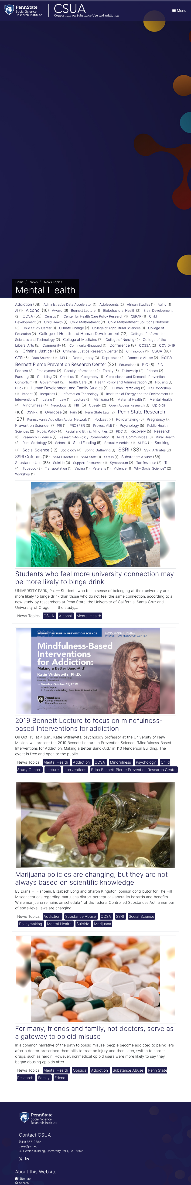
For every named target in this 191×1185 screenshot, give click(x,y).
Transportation (56, 468)
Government (49, 382)
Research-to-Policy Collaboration (84, 437)
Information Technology (81, 394)
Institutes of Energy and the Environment (137, 394)
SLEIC (142, 443)
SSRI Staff (88, 457)
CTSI (19, 358)
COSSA (145, 345)
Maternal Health (129, 399)
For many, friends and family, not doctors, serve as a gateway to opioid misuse (94, 1032)
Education (126, 365)
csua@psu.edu (29, 1146)
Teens (169, 462)
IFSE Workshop (159, 388)
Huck (19, 388)
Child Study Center (37, 328)
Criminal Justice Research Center (90, 351)
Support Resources (87, 463)
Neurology (59, 405)
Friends (152, 371)
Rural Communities (132, 437)
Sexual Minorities (117, 443)
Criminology (135, 351)
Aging (162, 304)
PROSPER (77, 425)
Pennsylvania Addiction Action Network (57, 419)
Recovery (138, 431)
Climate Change (71, 328)
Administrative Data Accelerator (68, 304)
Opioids (159, 405)
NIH (77, 405)
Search (24, 1183)
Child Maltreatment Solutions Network (138, 322)
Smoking (162, 442)
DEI (62, 358)
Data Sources (42, 358)
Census (50, 316)
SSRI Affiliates (155, 450)
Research (162, 431)
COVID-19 (167, 345)
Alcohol (33, 310)
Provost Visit (102, 425)
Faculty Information (79, 371)
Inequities (47, 394)
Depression (110, 358)
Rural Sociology (35, 443)
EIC (145, 364)
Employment (46, 371)
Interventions (25, 399)
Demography (83, 358)
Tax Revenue (146, 463)
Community (51, 345)
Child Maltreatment (85, 322)
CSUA (157, 351)
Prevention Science (31, 425)
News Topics (53, 282)
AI (16, 310)
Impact (27, 394)
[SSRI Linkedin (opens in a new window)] (28, 1160)
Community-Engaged (85, 345)
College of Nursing (120, 340)
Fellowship (130, 371)
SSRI (124, 449)
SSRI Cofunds (28, 456)
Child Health (53, 322)
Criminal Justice (37, 351)
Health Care (77, 382)
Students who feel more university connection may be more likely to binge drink (94, 578)
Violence (120, 468)
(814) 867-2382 (30, 1142)
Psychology (129, 425)
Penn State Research (141, 412)
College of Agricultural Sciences (116, 328)
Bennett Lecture (83, 310)
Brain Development (158, 310)
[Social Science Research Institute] (39, 1118)
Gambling (44, 377)
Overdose (53, 412)
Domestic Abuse (140, 358)
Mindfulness (32, 405)
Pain (73, 412)
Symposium (119, 463)
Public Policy (47, 431)
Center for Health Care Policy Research (93, 316)
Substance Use (28, 462)
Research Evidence (37, 437)
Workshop (22, 474)
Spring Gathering (98, 450)
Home (19, 282)
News (34, 282)
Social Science (36, 450)
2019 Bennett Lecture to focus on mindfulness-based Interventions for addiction (89, 724)
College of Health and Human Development (79, 333)
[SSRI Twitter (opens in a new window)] (22, 1160)
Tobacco (29, 468)
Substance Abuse (136, 456)
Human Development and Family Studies (66, 388)
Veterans (99, 468)
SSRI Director (63, 457)
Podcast (101, 419)
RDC (119, 431)
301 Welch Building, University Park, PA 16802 (51, 1151)
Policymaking (127, 419)
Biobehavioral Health (119, 310)
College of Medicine (80, 339)
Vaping (80, 468)
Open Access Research (127, 405)
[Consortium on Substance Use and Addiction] (59, 10)
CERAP (136, 316)
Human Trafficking (126, 388)
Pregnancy (156, 419)
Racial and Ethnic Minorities (86, 431)
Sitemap (25, 1178)
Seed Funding (84, 442)
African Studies (138, 304)
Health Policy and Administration (121, 382)
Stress (109, 457)
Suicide (59, 463)
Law (63, 399)
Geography (90, 377)
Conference (119, 345)
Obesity (95, 405)
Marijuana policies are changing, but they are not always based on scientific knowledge (91, 878)
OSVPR (32, 412)
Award (57, 310)
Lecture (79, 399)
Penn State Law (97, 412)
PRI (59, 425)
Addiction (23, 304)
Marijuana (101, 399)
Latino (47, 399)
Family (108, 371)
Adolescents (109, 304)
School (60, 443)
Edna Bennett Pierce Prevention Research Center (134, 769)
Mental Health (161, 399)
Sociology (68, 450)
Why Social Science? (150, 468)
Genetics (67, 377)
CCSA (28, 316)
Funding (22, 376)
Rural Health (165, 437)
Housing (161, 382)
